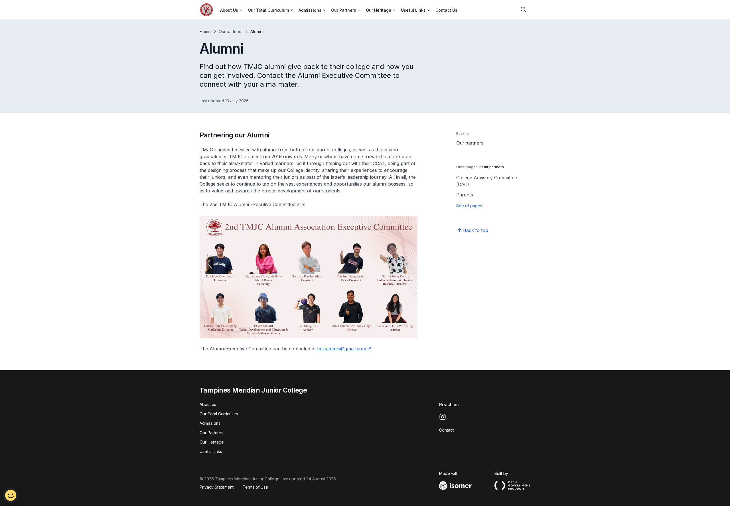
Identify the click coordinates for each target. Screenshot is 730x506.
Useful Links (211, 451)
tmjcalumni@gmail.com (341, 348)
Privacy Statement (217, 487)
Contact (446, 430)
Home (205, 31)
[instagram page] (442, 416)
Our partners (230, 31)
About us (208, 404)
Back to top (475, 230)
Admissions (210, 423)
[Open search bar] (523, 10)
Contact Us (446, 10)
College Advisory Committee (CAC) (486, 181)
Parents (464, 195)
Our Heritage (212, 442)
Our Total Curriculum (219, 413)
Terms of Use (255, 487)
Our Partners (211, 432)
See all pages (469, 205)
